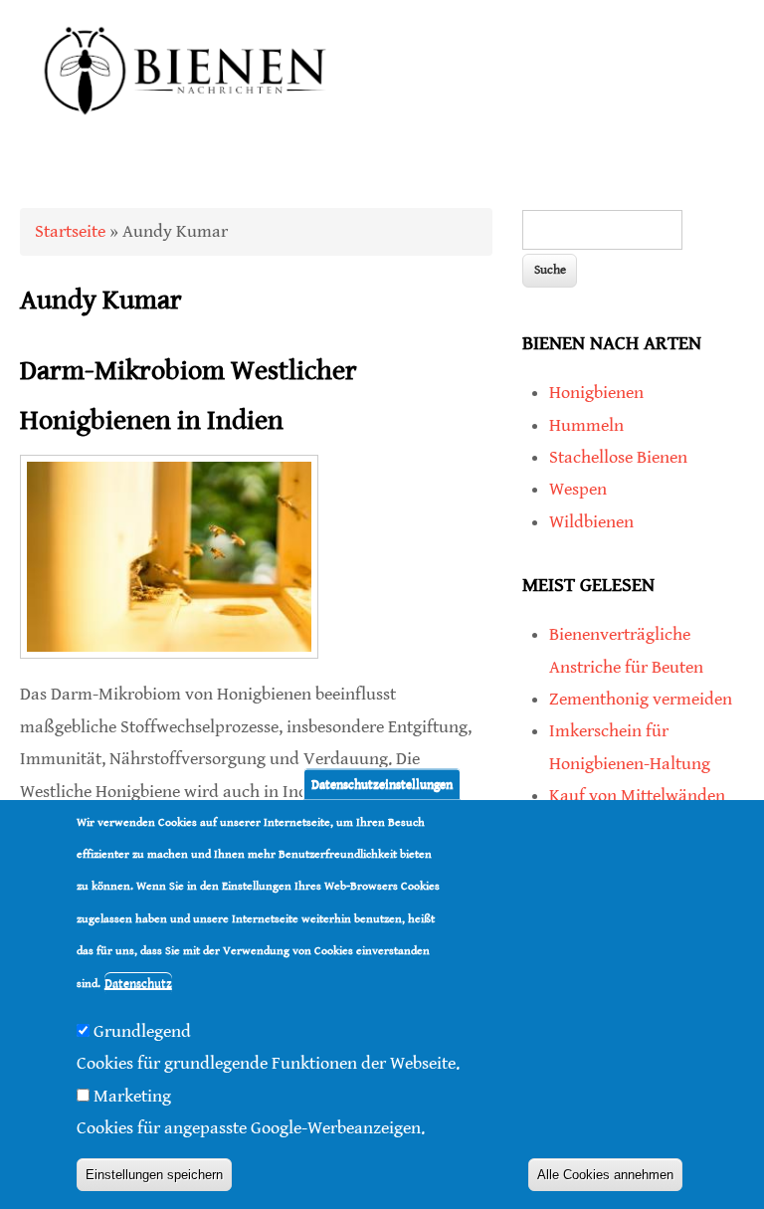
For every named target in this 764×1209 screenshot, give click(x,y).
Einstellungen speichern (154, 1174)
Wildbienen (591, 521)
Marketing (132, 1096)
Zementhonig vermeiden (640, 699)
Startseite (70, 231)
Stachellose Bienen (618, 457)
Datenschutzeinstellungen (382, 783)
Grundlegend (142, 1031)
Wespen (578, 489)
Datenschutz (138, 983)
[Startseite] (186, 135)
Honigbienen (596, 392)
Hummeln (586, 425)
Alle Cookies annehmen (605, 1174)
